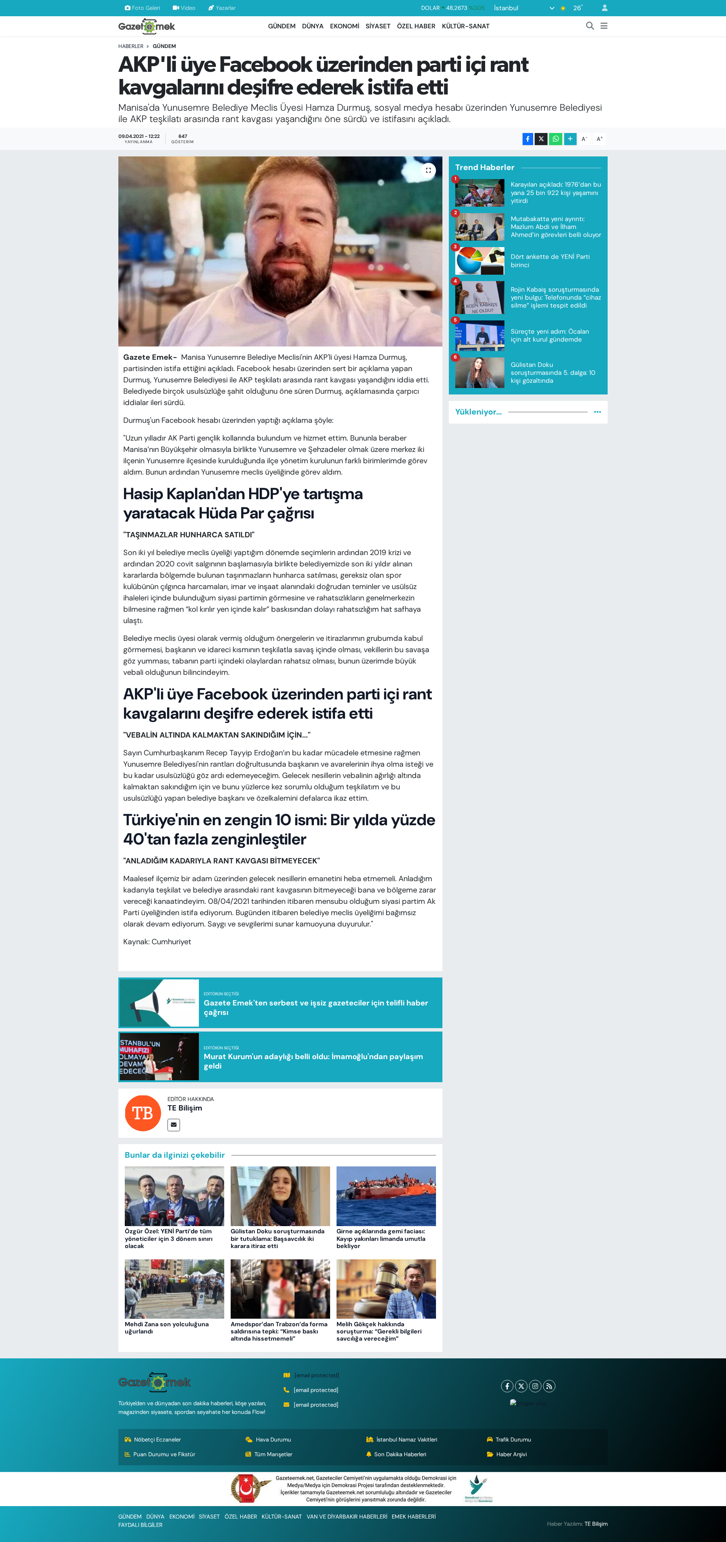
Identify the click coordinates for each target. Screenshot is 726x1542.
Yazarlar (226, 8)
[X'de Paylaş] (541, 139)
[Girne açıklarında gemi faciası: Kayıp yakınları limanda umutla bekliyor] (386, 1196)
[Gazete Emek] (146, 25)
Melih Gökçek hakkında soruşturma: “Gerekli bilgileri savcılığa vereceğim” (379, 1331)
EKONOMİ (344, 26)
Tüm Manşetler (273, 1454)
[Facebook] (507, 1386)
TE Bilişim (185, 1108)
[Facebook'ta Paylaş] (528, 139)
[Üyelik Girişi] (602, 8)
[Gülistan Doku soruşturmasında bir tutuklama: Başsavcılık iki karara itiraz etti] (280, 1196)
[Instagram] (535, 1386)
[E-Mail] (174, 1125)
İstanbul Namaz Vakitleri (407, 1439)
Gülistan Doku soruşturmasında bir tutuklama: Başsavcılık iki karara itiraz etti (277, 1238)
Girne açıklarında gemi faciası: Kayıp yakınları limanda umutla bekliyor (381, 1238)
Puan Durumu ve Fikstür (164, 1454)
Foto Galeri (146, 8)
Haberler (130, 46)
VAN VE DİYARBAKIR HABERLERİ (347, 1516)
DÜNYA (313, 26)
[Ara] (590, 26)
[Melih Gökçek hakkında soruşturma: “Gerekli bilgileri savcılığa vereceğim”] (386, 1288)
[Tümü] (597, 412)
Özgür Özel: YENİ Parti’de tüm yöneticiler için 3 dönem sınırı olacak (169, 1238)
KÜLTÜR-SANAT (466, 26)
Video (188, 8)
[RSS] (549, 1386)
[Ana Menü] (604, 26)
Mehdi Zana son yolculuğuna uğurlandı (167, 1327)
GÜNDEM (282, 26)
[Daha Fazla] (570, 139)
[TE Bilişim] (143, 1112)
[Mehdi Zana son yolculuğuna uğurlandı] (174, 1288)
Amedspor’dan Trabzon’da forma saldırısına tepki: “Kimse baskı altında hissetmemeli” (279, 1331)
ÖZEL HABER (416, 26)
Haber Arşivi (511, 1454)
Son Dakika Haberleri (400, 1454)
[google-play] (528, 1403)
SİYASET (378, 26)
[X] (521, 1386)
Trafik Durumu (513, 1439)
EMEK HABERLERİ (414, 1516)
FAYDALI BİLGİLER (140, 1525)
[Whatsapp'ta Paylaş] (555, 139)
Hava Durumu (273, 1439)
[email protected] (317, 1375)
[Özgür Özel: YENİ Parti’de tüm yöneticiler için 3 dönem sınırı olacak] (174, 1196)
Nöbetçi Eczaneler (157, 1439)
